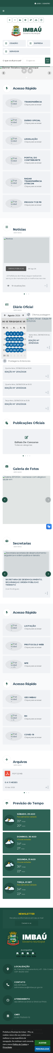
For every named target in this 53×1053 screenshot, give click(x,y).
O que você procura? (12, 60)
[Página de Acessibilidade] (41, 20)
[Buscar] (47, 61)
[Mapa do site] (36, 20)
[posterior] (23, 315)
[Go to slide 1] (26, 77)
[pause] (30, 70)
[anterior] (4, 315)
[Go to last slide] (3, 73)
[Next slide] (49, 73)
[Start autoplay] (24, 70)
